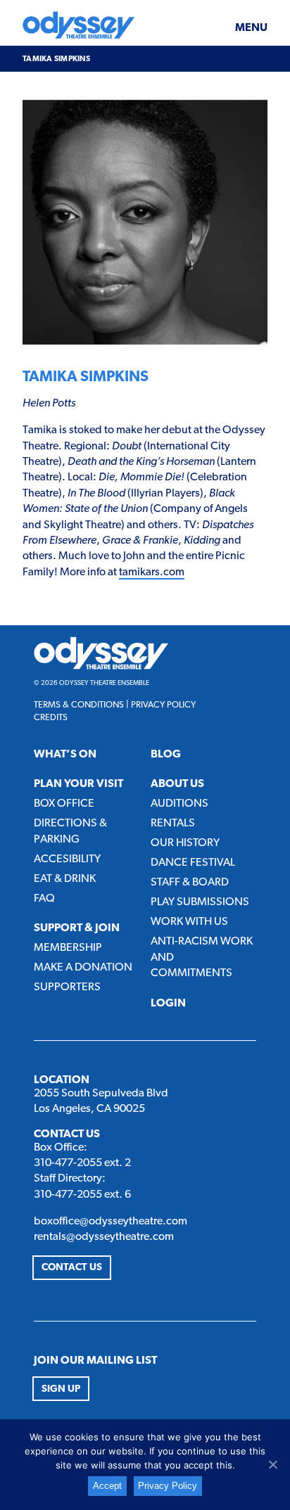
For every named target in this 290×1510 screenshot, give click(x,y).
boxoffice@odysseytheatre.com (110, 1221)
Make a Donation (83, 967)
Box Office (64, 804)
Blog (166, 754)
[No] (272, 1464)
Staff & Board (190, 882)
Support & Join (77, 928)
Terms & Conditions (79, 705)
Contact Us (72, 1267)
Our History (185, 843)
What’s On (65, 754)
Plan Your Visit (78, 784)
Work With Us (189, 922)
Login (168, 1003)
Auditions (179, 804)
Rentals (173, 823)
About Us (177, 784)
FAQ (44, 898)
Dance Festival (193, 863)
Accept (107, 1485)
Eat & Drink (65, 879)
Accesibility (67, 859)
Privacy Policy (163, 705)
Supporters (67, 987)
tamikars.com (151, 572)
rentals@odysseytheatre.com (104, 1237)
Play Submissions (200, 902)
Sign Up (61, 1389)
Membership (68, 948)
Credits (51, 717)
